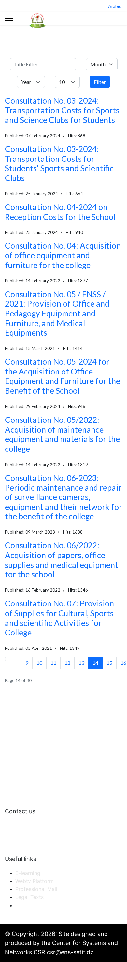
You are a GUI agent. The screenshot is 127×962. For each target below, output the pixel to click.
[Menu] (9, 20)
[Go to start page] (9, 659)
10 (39, 663)
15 (109, 663)
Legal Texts (29, 897)
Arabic (114, 6)
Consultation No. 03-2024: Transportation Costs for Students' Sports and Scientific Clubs (59, 163)
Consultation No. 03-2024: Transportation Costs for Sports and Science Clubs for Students (62, 110)
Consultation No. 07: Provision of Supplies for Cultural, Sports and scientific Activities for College (59, 618)
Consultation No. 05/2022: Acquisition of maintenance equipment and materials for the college (62, 434)
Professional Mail (36, 889)
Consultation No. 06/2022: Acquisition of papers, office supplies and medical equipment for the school (61, 560)
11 (53, 663)
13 (81, 663)
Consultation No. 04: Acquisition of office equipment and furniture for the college (63, 255)
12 (67, 663)
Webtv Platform (34, 881)
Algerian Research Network (48, 905)
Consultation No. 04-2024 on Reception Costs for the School (60, 211)
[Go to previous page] (17, 659)
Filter (100, 82)
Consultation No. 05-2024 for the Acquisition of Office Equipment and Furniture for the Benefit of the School (62, 376)
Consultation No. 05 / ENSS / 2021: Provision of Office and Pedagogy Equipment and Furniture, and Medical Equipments (57, 313)
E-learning (27, 873)
